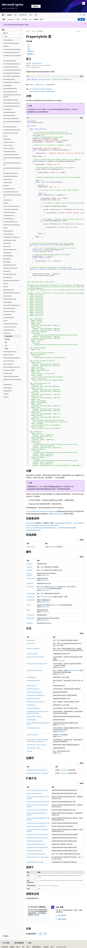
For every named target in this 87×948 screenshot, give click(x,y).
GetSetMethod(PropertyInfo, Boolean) (37, 847)
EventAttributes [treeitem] (7, 182)
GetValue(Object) (31, 719)
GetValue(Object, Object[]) (63, 523)
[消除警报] (83, 3)
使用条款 (46, 947)
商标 (52, 947)
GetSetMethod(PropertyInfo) (35, 850)
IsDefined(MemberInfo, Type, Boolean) (38, 857)
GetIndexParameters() (33, 530)
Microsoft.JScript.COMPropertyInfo (40, 89)
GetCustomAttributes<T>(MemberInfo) (38, 834)
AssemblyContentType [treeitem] (9, 61)
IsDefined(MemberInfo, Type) (35, 862)
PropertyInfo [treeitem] (8, 336)
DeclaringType (31, 578)
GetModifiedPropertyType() (34, 692)
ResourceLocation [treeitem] (8, 364)
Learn (27, 31)
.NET (33, 31)
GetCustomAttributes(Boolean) (35, 657)
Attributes (29, 564)
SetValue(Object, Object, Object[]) (36, 744)
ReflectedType (31, 618)
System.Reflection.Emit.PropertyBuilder (42, 91)
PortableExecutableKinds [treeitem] (10, 324)
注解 (28, 49)
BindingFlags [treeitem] (7, 139)
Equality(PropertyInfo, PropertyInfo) (37, 770)
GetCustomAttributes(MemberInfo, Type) (38, 823)
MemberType (30, 597)
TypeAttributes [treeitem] (7, 384)
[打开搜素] (80, 14)
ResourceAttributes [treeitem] (8, 361)
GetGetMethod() (31, 677)
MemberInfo (40, 85)
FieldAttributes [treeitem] (7, 200)
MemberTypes (46, 597)
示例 (28, 47)
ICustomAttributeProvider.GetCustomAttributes (41, 511)
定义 (28, 44)
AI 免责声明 (4, 947)
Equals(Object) (31, 640)
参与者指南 (35, 915)
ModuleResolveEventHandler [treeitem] (11, 293)
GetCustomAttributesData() (34, 670)
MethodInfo (55, 486)
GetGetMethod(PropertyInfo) (35, 841)
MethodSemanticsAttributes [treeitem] (11, 280)
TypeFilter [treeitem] (6, 394)
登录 (84, 15)
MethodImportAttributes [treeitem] (10, 268)
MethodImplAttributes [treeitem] (9, 265)
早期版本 (12, 947)
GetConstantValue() (32, 653)
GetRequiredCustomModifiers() (35, 702)
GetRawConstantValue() (33, 698)
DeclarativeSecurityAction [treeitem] (10, 173)
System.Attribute (58, 514)
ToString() (29, 751)
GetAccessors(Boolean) (33, 528)
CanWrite (29, 570)
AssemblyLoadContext (43, 588)
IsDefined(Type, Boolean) (34, 728)
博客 (17, 947)
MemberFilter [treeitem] (7, 243)
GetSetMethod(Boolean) (66, 528)
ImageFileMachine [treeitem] (8, 215)
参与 (23, 947)
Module (29, 605)
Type (54, 665)
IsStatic (64, 489)
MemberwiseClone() (32, 734)
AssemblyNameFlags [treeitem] (9, 112)
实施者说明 (30, 51)
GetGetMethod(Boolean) (49, 528)
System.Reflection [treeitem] (8, 40)
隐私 (28, 947)
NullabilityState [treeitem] (7, 302)
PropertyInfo (31, 523)
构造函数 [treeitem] (7, 339)
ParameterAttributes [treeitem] (9, 311)
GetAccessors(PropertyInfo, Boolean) (37, 790)
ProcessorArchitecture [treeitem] (9, 327)
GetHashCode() (31, 685)
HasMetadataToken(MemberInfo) (36, 854)
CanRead (29, 567)
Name (28, 610)
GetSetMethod (46, 489)
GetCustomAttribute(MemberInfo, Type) (38, 801)
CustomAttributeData (74, 670)
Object (31, 85)
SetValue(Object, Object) (34, 748)
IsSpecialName (31, 593)
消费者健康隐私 (36, 947)
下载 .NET (81, 19)
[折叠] (21, 29)
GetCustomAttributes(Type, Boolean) (37, 663)
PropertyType (30, 615)
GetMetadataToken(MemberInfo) (36, 844)
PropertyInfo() (31, 546)
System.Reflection (37, 63)
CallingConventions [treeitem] (8, 142)
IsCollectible (30, 586)
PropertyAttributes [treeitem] (8, 330)
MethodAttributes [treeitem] (8, 255)
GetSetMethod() (31, 705)
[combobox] (11, 33)
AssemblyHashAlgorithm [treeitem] (10, 91)
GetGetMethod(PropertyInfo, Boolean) (37, 838)
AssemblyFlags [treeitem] (7, 85)
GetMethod (30, 583)
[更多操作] (82, 31)
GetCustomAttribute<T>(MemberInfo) (37, 810)
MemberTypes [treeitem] (7, 252)
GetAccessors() (31, 643)
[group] (55, 293)
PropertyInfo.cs (35, 67)
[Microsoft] (3, 15)
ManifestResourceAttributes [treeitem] (11, 237)
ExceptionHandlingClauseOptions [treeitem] (12, 196)
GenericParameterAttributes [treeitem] (11, 206)
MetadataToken (31, 600)
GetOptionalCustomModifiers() (35, 695)
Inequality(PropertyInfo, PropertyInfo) (37, 773)
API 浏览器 (39, 31)
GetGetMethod (32, 489)
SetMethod (30, 623)
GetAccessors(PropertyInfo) (34, 793)
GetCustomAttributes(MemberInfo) (37, 826)
